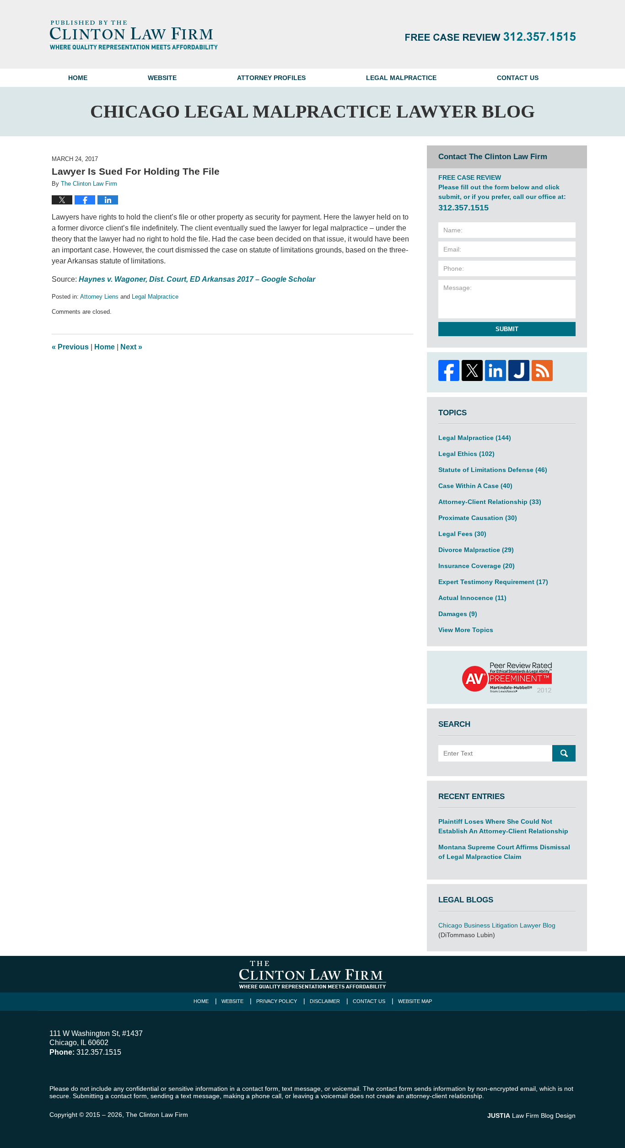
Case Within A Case (475, 485)
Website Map (415, 1001)
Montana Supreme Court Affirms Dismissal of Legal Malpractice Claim (504, 851)
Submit (507, 329)
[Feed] (542, 370)
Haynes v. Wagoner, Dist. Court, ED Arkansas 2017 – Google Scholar (197, 279)
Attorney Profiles (271, 77)
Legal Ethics (466, 453)
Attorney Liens (99, 296)
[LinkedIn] (495, 370)
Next (131, 347)
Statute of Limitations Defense (492, 469)
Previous (70, 347)
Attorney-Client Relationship (489, 501)
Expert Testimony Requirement (493, 581)
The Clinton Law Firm (157, 1114)
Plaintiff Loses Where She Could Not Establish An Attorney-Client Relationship (503, 826)
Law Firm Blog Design (531, 1115)
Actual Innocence (472, 597)
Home (77, 77)
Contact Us (518, 77)
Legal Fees (462, 533)
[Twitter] (472, 370)
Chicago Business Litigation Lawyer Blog (496, 925)
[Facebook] (448, 370)
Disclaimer (325, 1001)
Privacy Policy (276, 1001)
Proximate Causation (477, 517)
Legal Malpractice (401, 77)
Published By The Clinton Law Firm (490, 36)
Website (162, 77)
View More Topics (465, 629)
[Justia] (518, 370)
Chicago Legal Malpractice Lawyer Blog (133, 34)
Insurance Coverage (476, 565)
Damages (457, 613)
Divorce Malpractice (476, 549)
